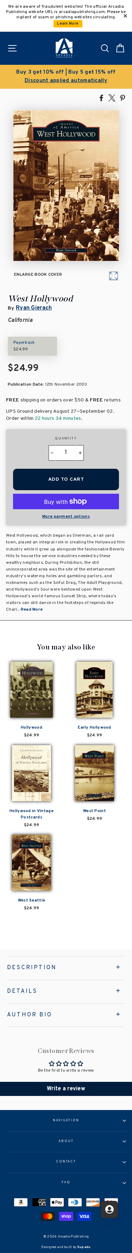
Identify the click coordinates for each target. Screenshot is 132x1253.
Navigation (66, 1120)
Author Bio (29, 1014)
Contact (66, 1162)
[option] (66, 76)
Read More (32, 609)
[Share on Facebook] (101, 97)
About (66, 1141)
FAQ (66, 1182)
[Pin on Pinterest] (122, 97)
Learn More (67, 23)
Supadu (84, 1247)
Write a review (66, 1088)
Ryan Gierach (34, 308)
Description (32, 967)
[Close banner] (125, 16)
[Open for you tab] (109, 1209)
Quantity (66, 439)
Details (22, 991)
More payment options (66, 516)
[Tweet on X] (111, 97)
